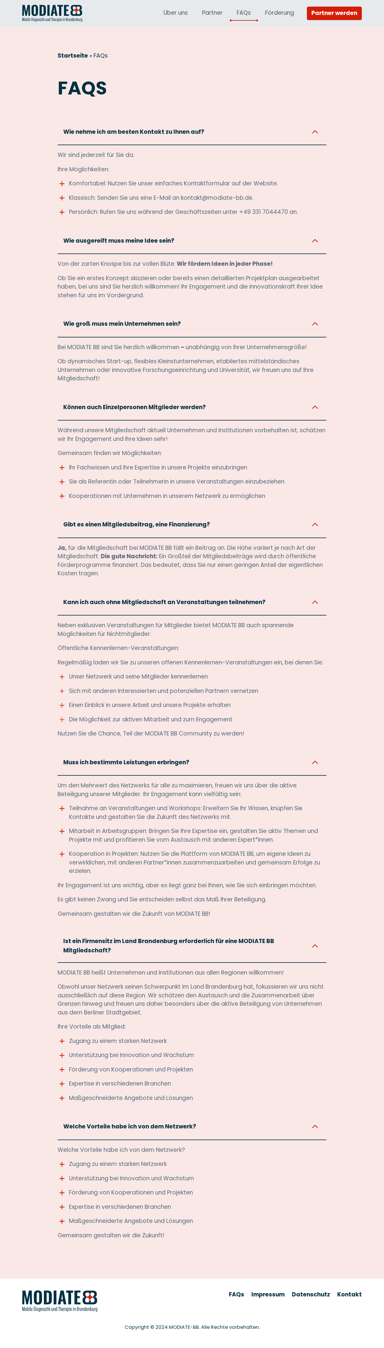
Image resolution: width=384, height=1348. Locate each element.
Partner (212, 13)
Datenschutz (311, 1294)
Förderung (279, 13)
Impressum (268, 1294)
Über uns (176, 13)
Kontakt (349, 1294)
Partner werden (334, 13)
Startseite (73, 56)
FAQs (244, 13)
